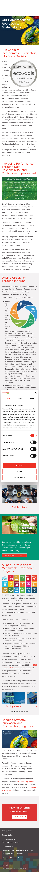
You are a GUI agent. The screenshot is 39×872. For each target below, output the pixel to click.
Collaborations (19, 507)
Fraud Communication (10, 842)
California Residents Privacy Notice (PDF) (17, 851)
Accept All (19, 465)
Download (20, 817)
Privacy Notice (7, 831)
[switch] (33, 442)
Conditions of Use (8, 839)
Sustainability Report (26, 781)
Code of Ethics (7, 846)
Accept (19, 471)
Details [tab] (19, 398)
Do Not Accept (19, 478)
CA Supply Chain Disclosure (12, 858)
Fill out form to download (14, 555)
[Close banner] (36, 392)
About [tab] (32, 398)
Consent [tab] (7, 398)
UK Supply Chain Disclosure (12, 854)
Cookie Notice (7, 835)
